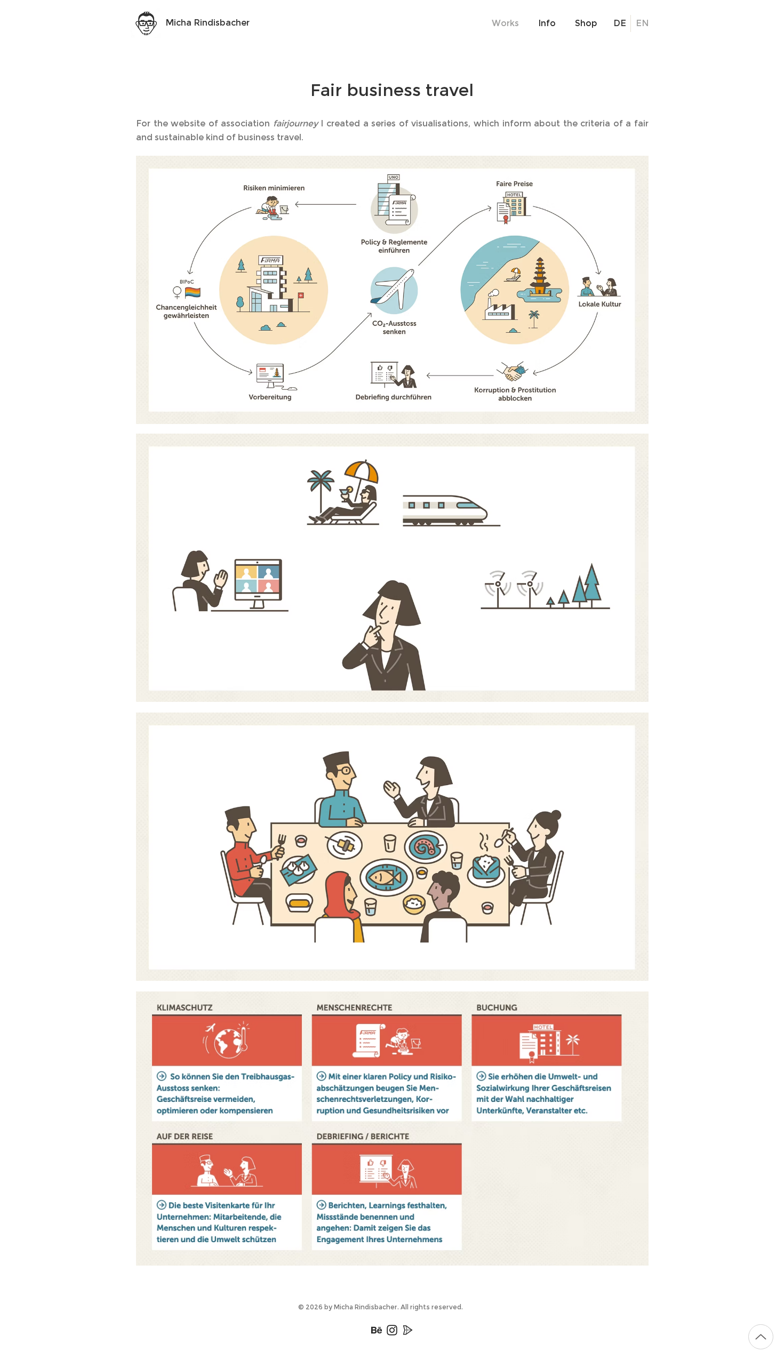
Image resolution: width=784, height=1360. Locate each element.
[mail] (407, 1330)
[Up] (760, 1336)
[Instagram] (392, 1330)
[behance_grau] (376, 1330)
